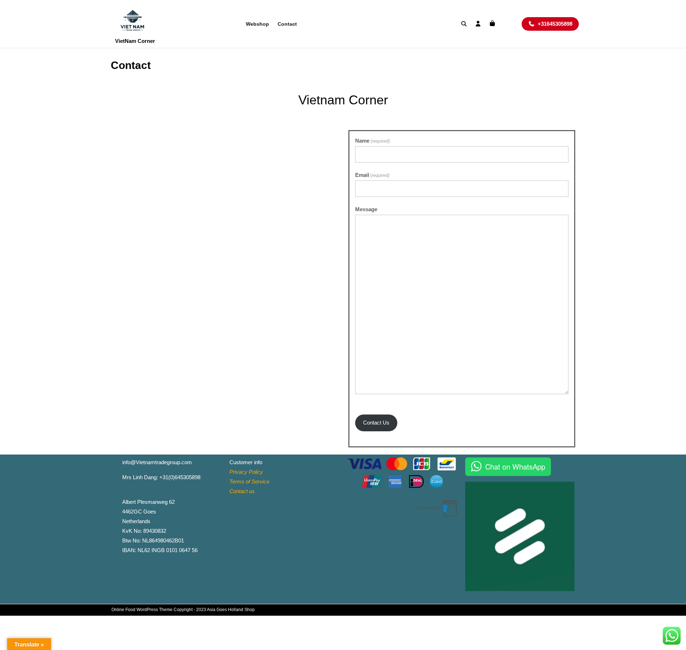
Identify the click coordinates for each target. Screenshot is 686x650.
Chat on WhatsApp (515, 466)
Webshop (257, 24)
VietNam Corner (135, 41)
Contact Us (376, 423)
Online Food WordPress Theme (142, 609)
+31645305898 (558, 23)
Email (372, 175)
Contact (287, 24)
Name (372, 141)
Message (366, 209)
